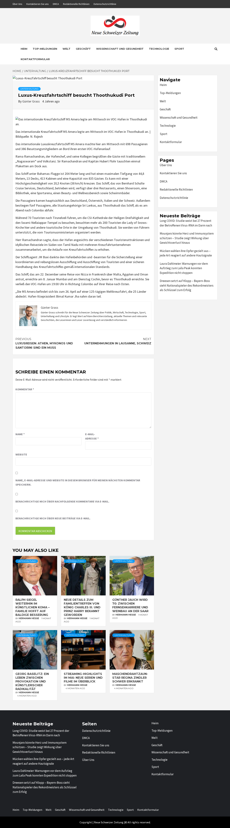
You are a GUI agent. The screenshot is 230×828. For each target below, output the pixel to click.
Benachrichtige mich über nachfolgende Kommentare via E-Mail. (62, 501)
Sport (179, 48)
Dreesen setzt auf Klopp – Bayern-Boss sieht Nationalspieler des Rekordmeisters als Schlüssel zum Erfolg (186, 285)
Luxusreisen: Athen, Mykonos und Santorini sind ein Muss (44, 343)
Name (20, 434)
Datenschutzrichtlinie (105, 4)
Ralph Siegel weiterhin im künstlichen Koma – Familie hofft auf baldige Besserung (32, 607)
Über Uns (17, 4)
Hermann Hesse (29, 618)
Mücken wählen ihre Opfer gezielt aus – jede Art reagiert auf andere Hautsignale (186, 253)
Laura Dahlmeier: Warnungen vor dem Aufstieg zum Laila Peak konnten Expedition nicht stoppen (184, 268)
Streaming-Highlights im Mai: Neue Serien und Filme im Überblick (83, 677)
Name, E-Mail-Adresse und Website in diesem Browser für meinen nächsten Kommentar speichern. (77, 482)
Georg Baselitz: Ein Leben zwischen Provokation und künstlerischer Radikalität (32, 681)
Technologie (159, 48)
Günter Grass (31, 101)
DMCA (56, 4)
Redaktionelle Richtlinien (76, 4)
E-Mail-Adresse (92, 436)
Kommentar (24, 389)
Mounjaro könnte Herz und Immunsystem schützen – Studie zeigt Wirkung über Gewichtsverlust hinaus (187, 238)
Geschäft (83, 48)
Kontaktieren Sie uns (37, 4)
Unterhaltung (29, 88)
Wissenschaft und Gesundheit (120, 48)
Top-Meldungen (45, 48)
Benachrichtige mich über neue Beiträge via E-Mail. (52, 518)
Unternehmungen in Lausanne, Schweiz (117, 341)
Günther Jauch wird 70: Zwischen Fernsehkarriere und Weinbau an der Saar (130, 605)
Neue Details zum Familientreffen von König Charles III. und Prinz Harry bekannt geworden (82, 607)
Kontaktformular (35, 59)
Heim (24, 48)
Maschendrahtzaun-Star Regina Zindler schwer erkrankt (130, 677)
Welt (66, 48)
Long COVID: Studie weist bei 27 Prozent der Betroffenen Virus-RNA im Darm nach (186, 223)
